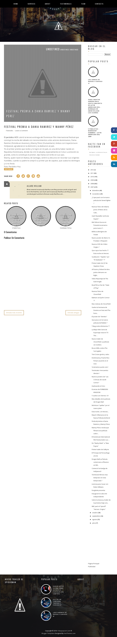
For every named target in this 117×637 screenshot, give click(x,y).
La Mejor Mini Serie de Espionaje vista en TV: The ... (100, 333)
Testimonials (66, 4)
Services (31, 4)
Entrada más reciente (14, 313)
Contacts (99, 4)
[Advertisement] (45, 301)
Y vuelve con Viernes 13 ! (100, 396)
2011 (92, 173)
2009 (92, 180)
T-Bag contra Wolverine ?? (101, 326)
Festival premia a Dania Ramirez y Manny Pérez (38, 113)
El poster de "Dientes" (99, 317)
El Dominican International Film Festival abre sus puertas (16, 221)
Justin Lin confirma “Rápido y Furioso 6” (57, 602)
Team (83, 4)
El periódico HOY (11, 137)
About (47, 4)
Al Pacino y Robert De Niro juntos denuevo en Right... (101, 272)
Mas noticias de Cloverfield (101, 304)
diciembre (95, 190)
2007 (92, 187)
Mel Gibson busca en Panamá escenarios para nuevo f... (99, 225)
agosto (94, 519)
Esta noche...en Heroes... (100, 412)
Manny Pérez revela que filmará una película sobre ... (100, 431)
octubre (95, 513)
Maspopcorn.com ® (65, 631)
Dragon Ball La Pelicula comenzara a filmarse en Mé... (100, 462)
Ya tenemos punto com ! (100, 367)
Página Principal (93, 564)
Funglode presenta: (98, 490)
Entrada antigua (73, 313)
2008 (92, 184)
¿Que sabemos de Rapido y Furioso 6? (60, 614)
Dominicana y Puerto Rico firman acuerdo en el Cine (100, 361)
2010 (92, 177)
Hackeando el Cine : (98, 386)
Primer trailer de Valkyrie (100, 449)
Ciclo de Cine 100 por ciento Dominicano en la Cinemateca (65, 221)
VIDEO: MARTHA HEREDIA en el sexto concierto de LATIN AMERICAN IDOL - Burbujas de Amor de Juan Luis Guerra (95, 106)
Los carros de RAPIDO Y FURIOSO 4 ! (95, 81)
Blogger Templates (48, 633)
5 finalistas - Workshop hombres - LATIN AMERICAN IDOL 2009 (94, 132)
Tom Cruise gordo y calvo (100, 354)
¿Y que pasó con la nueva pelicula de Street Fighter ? (101, 200)
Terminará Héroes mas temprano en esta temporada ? (100, 478)
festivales (9, 131)
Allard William (34, 186)
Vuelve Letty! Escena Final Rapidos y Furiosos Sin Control (58, 590)
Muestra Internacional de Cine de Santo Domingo (41, 220)
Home (16, 4)
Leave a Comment (21, 131)
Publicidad (91, 566)
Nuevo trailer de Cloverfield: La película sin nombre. (100, 342)
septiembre (96, 516)
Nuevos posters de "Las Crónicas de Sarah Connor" (100, 380)
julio (93, 523)
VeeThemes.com (69, 633)
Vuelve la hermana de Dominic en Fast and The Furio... (101, 310)
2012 (92, 170)
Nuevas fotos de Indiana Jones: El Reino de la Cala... (100, 210)
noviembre (96, 194)
